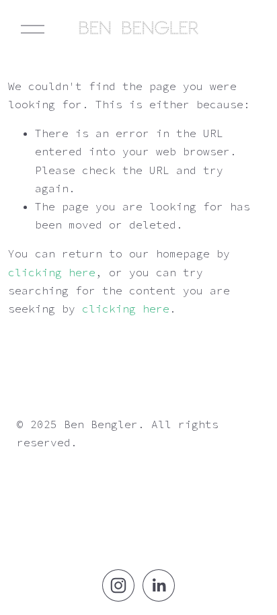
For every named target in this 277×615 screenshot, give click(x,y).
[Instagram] (118, 585)
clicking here (51, 272)
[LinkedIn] (159, 585)
